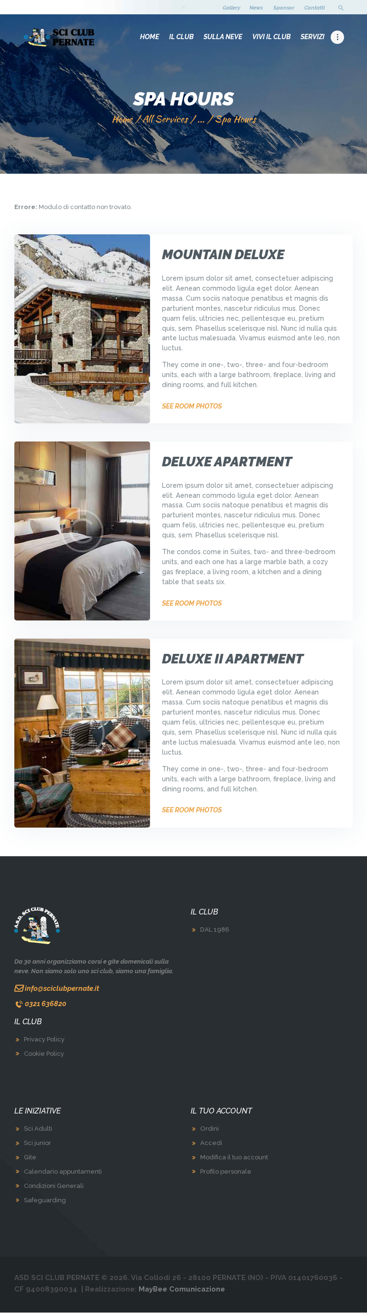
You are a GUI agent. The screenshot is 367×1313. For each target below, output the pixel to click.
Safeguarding (45, 1200)
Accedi (211, 1142)
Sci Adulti (38, 1128)
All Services (164, 119)
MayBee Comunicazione (182, 1289)
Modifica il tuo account (234, 1157)
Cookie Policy (44, 1053)
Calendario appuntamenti (63, 1171)
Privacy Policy (44, 1039)
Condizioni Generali (54, 1185)
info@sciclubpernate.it (62, 988)
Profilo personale (225, 1171)
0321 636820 (45, 1003)
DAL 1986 (214, 929)
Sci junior (37, 1142)
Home (121, 119)
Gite (30, 1157)
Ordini (209, 1128)
